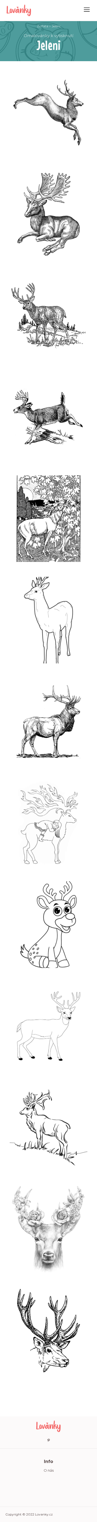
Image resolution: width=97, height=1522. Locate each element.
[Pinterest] (48, 1440)
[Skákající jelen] (48, 112)
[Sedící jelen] (48, 214)
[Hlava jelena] (48, 1330)
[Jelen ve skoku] (48, 417)
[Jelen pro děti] (48, 924)
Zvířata (42, 26)
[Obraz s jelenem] (48, 518)
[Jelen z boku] (48, 721)
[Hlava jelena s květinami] (48, 1229)
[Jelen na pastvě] (48, 1127)
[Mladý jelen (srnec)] (48, 620)
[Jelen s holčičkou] (48, 823)
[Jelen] (48, 1026)
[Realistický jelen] (48, 315)
